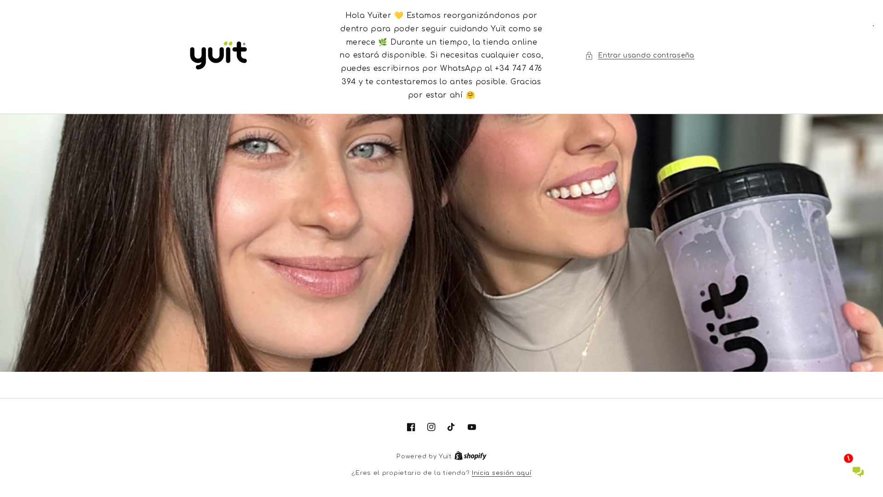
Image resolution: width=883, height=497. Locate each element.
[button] (639, 55)
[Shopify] (470, 456)
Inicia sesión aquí (502, 473)
